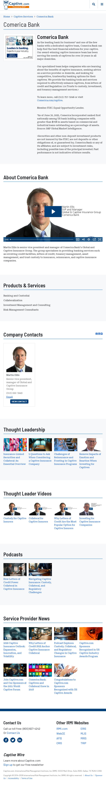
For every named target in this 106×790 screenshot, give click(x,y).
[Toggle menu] (102, 4)
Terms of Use (26, 778)
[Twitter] (102, 333)
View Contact (19, 401)
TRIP (83, 743)
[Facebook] (97, 333)
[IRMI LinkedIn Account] (19, 740)
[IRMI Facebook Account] (5, 740)
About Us (89, 775)
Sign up (7, 764)
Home (6, 16)
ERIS (83, 728)
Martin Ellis (12, 375)
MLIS (83, 733)
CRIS (59, 743)
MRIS (83, 738)
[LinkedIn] (99, 333)
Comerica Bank (45, 16)
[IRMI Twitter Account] (12, 740)
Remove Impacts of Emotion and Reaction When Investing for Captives (90, 461)
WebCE (60, 733)
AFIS (59, 738)
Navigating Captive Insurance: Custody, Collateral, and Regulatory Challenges (40, 586)
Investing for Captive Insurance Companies (89, 521)
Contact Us (13, 732)
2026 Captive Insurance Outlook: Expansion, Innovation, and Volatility (14, 650)
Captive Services (23, 16)
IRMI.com (62, 728)
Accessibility (13, 778)
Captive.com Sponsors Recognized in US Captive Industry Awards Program (89, 650)
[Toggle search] (93, 4)
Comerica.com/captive (50, 100)
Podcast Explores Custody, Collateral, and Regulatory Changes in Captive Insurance (65, 650)
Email (9, 397)
